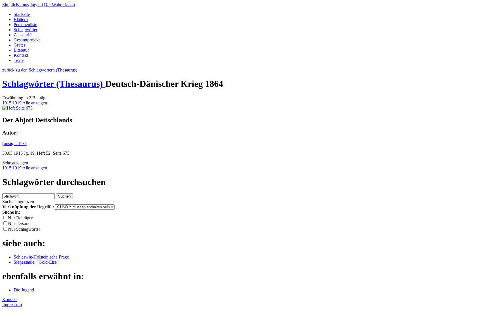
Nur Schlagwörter (24, 229)
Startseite (22, 14)
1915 (7, 102)
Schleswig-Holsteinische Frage (41, 257)
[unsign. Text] (14, 143)
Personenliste (25, 24)
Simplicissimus (15, 4)
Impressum (12, 304)
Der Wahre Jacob (59, 4)
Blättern (21, 19)
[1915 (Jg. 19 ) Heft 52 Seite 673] (17, 108)
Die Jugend (24, 289)
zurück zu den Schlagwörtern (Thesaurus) (39, 70)
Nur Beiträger (20, 217)
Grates (19, 45)
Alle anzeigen (34, 102)
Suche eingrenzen (18, 201)
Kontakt (21, 55)
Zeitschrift (23, 34)
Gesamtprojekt (27, 39)
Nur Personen (20, 223)
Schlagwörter (25, 29)
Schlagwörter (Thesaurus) (53, 84)
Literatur (21, 50)
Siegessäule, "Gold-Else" (36, 262)
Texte (19, 60)
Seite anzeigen (15, 162)
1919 (17, 102)
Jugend (36, 4)
